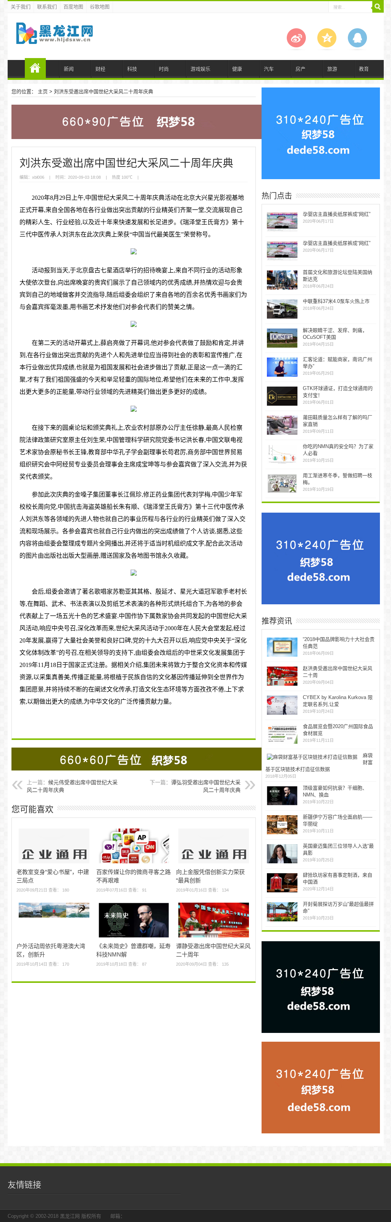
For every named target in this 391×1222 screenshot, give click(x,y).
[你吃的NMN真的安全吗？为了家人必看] (282, 463)
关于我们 (21, 7)
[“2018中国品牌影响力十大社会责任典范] (282, 656)
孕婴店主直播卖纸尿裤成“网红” (336, 214)
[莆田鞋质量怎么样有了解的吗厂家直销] (282, 434)
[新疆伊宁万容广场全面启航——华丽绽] (282, 833)
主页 (43, 91)
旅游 (332, 69)
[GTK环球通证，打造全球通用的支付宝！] (282, 405)
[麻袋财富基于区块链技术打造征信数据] (312, 757)
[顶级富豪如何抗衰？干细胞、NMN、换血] (282, 804)
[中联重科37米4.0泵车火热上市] (282, 317)
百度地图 (73, 7)
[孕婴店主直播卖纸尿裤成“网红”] (282, 230)
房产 (300, 69)
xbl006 (38, 177)
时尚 (164, 69)
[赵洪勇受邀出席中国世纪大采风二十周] (282, 685)
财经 (100, 69)
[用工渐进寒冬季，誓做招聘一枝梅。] (282, 492)
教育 (364, 69)
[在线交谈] (357, 49)
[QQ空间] (327, 49)
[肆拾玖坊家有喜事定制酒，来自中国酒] (282, 891)
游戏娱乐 (200, 69)
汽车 (269, 69)
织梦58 (35, 68)
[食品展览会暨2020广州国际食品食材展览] (282, 743)
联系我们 (47, 7)
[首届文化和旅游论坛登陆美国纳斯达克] (282, 288)
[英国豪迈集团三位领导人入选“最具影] (282, 862)
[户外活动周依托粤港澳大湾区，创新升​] (54, 917)
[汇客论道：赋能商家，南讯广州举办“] (282, 376)
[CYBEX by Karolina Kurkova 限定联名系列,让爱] (282, 714)
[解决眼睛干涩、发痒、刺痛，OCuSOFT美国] (282, 347)
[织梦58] (54, 38)
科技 (132, 69)
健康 (237, 69)
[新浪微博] (296, 49)
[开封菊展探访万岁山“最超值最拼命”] (282, 920)
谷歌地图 (100, 7)
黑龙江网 (70, 1216)
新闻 (69, 69)
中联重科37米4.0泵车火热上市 (336, 301)
